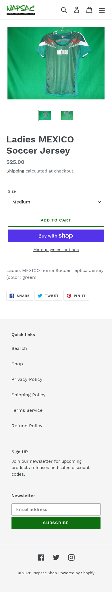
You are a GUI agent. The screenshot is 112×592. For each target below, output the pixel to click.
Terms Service (27, 410)
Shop (17, 363)
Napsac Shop (45, 573)
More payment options (56, 249)
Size (12, 191)
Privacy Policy (27, 379)
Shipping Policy (28, 394)
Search (19, 348)
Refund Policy (27, 425)
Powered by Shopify (76, 573)
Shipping (15, 171)
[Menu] (102, 9)
